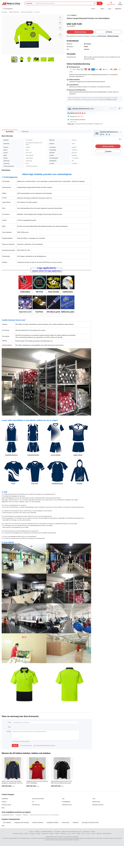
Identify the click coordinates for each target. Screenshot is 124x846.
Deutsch (57, 833)
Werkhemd (75, 822)
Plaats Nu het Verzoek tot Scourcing (44, 745)
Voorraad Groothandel (38, 798)
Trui (33, 801)
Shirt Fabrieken (7, 822)
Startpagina (4, 12)
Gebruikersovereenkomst (46, 831)
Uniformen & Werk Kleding (27, 12)
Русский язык (45, 833)
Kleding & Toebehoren (14, 12)
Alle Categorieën (8, 8)
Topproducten (86, 831)
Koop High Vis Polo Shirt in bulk (90, 822)
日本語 (78, 833)
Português (32, 833)
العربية (69, 833)
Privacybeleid (57, 831)
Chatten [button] (110, 32)
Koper (93, 8)
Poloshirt (4, 801)
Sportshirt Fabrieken (37, 822)
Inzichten (93, 831)
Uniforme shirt (65, 822)
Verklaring (37, 831)
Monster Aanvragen (113, 36)
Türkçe (93, 833)
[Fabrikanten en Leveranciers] (11, 3)
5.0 (101, 134)
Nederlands (63, 833)
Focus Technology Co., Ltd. (60, 836)
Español (26, 833)
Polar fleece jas (36, 804)
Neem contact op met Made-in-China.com (71, 831)
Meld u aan (70, 124)
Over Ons (31, 831)
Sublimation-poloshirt (97, 804)
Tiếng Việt (98, 833)
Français (38, 833)
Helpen (102, 8)
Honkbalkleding (66, 801)
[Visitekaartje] (120, 139)
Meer (3, 825)
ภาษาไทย (88, 833)
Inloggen (120, 4)
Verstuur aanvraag (80, 32)
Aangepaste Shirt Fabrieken (21, 822)
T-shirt (93, 798)
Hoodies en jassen (6, 804)
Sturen (15, 745)
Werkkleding (37, 12)
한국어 (73, 833)
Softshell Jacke (96, 801)
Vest (63, 798)
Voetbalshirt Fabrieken (52, 822)
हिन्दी (83, 833)
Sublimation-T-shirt (67, 804)
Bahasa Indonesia (107, 833)
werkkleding (5, 798)
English (21, 833)
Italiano (52, 833)
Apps (109, 8)
